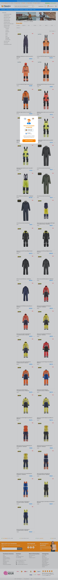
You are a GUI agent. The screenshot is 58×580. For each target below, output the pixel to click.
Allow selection (29, 140)
